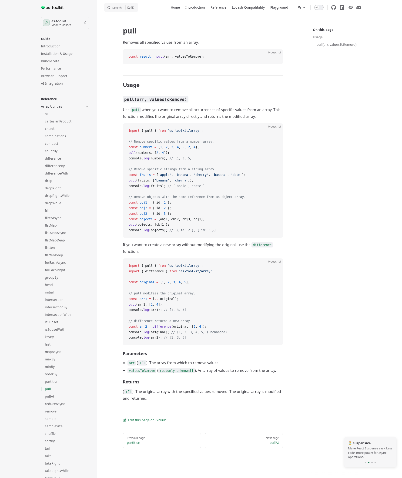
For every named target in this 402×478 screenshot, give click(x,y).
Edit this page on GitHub (147, 420)
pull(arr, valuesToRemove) (336, 44)
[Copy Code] (275, 56)
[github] (333, 7)
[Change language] (301, 7)
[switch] (319, 7)
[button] (65, 39)
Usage (318, 37)
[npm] (342, 7)
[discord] (359, 7)
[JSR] (350, 7)
